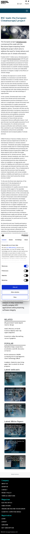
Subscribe (5, 525)
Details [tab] (11, 239)
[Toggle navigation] (27, 10)
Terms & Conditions (8, 496)
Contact (4, 490)
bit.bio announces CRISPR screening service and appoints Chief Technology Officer (14, 356)
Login (3, 519)
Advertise (5, 487)
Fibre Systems (6, 506)
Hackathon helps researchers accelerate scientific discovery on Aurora (14, 349)
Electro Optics (7, 503)
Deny (15, 297)
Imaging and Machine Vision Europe (13, 509)
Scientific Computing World (11, 512)
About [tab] (26, 239)
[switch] (26, 271)
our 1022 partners (11, 247)
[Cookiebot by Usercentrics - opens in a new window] (21, 236)
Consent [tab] (4, 239)
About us (5, 483)
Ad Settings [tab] (18, 239)
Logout (4, 522)
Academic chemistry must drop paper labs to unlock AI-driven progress (14, 364)
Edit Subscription (8, 528)
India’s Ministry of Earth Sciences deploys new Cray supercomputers (12, 330)
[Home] (7, 2)
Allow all (15, 287)
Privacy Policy (6, 493)
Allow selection (15, 292)
